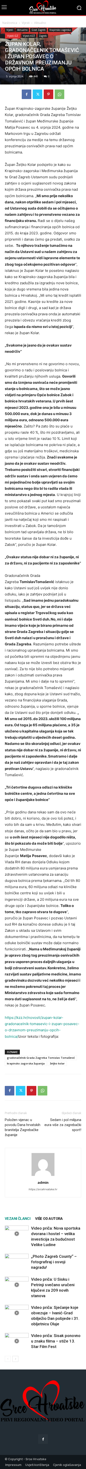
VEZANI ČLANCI (17, 1218)
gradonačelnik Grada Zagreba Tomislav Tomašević (41, 1057)
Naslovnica (9, 23)
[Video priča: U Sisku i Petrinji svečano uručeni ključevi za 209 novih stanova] (17, 1285)
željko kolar (57, 1063)
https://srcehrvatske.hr (43, 1189)
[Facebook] (26, 94)
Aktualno (40, 23)
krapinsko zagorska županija (26, 1063)
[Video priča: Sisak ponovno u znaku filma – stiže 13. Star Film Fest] (17, 1341)
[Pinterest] (48, 94)
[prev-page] (8, 1359)
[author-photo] (43, 1176)
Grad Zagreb (38, 30)
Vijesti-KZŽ (29, 35)
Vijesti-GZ (12, 35)
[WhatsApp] (59, 94)
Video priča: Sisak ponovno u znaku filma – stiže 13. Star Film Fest (56, 1341)
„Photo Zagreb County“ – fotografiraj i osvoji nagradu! (54, 1262)
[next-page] (15, 1359)
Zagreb (43, 35)
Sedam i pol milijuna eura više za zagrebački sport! (62, 1125)
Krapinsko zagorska (60, 30)
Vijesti (26, 23)
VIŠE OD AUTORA (49, 1218)
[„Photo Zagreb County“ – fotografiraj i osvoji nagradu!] (17, 1262)
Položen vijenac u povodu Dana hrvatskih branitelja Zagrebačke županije (22, 1127)
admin (43, 1182)
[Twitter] (37, 94)
